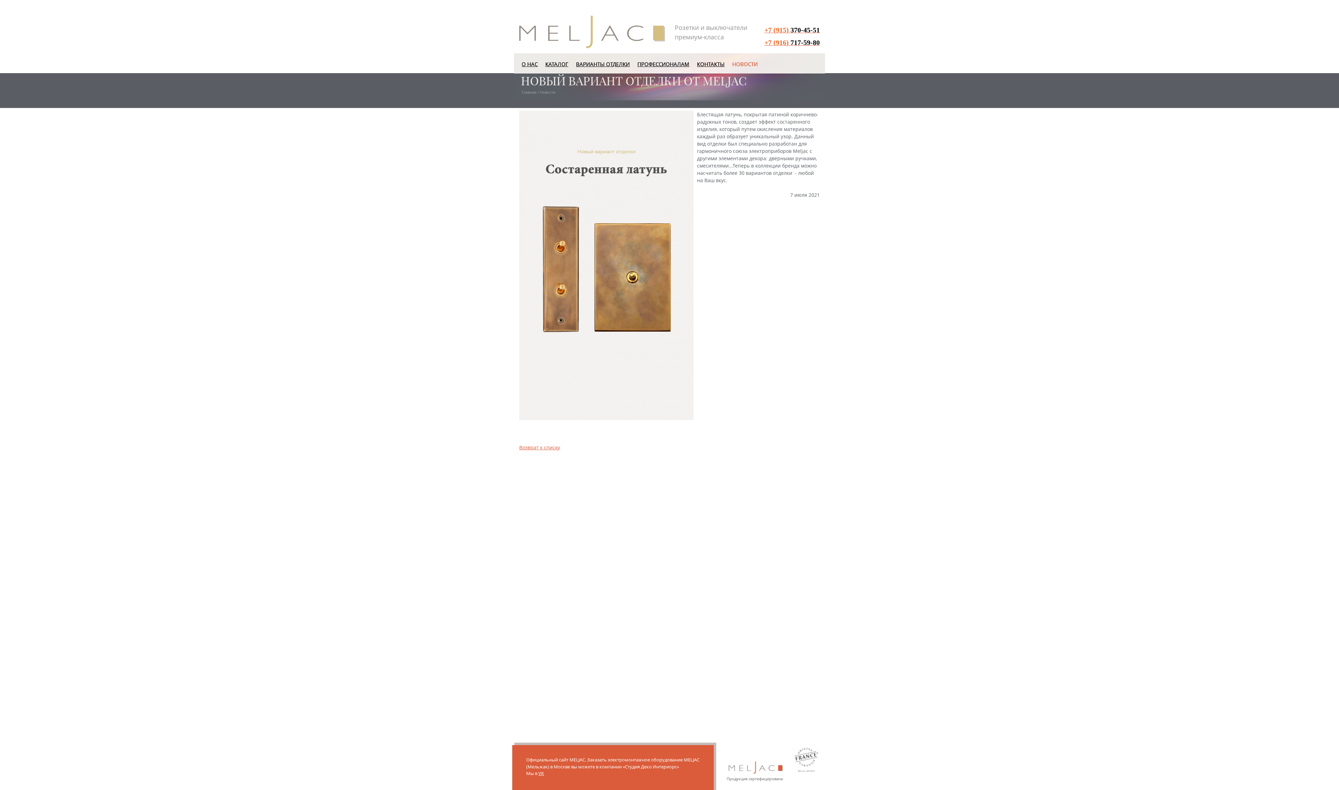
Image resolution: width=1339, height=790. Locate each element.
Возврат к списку (539, 447)
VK (541, 773)
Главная (529, 92)
